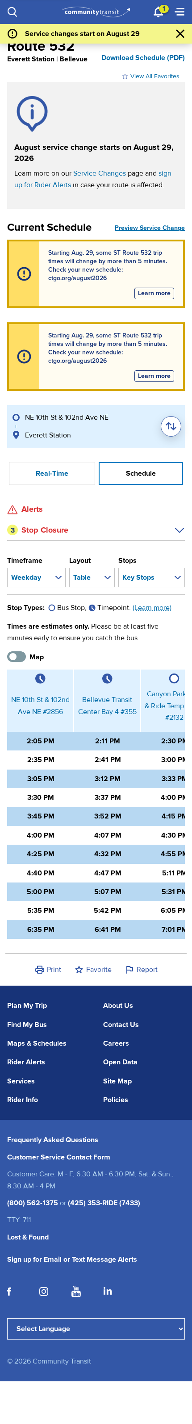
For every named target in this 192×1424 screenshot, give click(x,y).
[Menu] (179, 12)
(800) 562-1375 (32, 1203)
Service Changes (99, 173)
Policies (115, 1099)
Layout (80, 560)
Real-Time (52, 473)
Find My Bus (27, 1024)
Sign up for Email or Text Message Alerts (72, 1259)
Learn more (156, 293)
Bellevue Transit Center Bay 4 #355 (107, 705)
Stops (127, 560)
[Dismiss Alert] (180, 33)
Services (21, 1081)
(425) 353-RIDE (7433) (104, 1203)
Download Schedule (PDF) (143, 57)
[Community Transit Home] (96, 12)
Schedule (141, 473)
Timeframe (24, 560)
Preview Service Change (150, 228)
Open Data (120, 1062)
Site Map (117, 1081)
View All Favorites (154, 76)
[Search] (12, 12)
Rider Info (22, 1099)
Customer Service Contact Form (58, 1157)
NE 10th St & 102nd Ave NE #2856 (40, 705)
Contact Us (121, 1024)
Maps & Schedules (37, 1043)
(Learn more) (152, 607)
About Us (118, 1005)
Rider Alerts (26, 1062)
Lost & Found (28, 1237)
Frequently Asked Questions (52, 1139)
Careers (116, 1043)
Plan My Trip (27, 1005)
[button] (48, 970)
